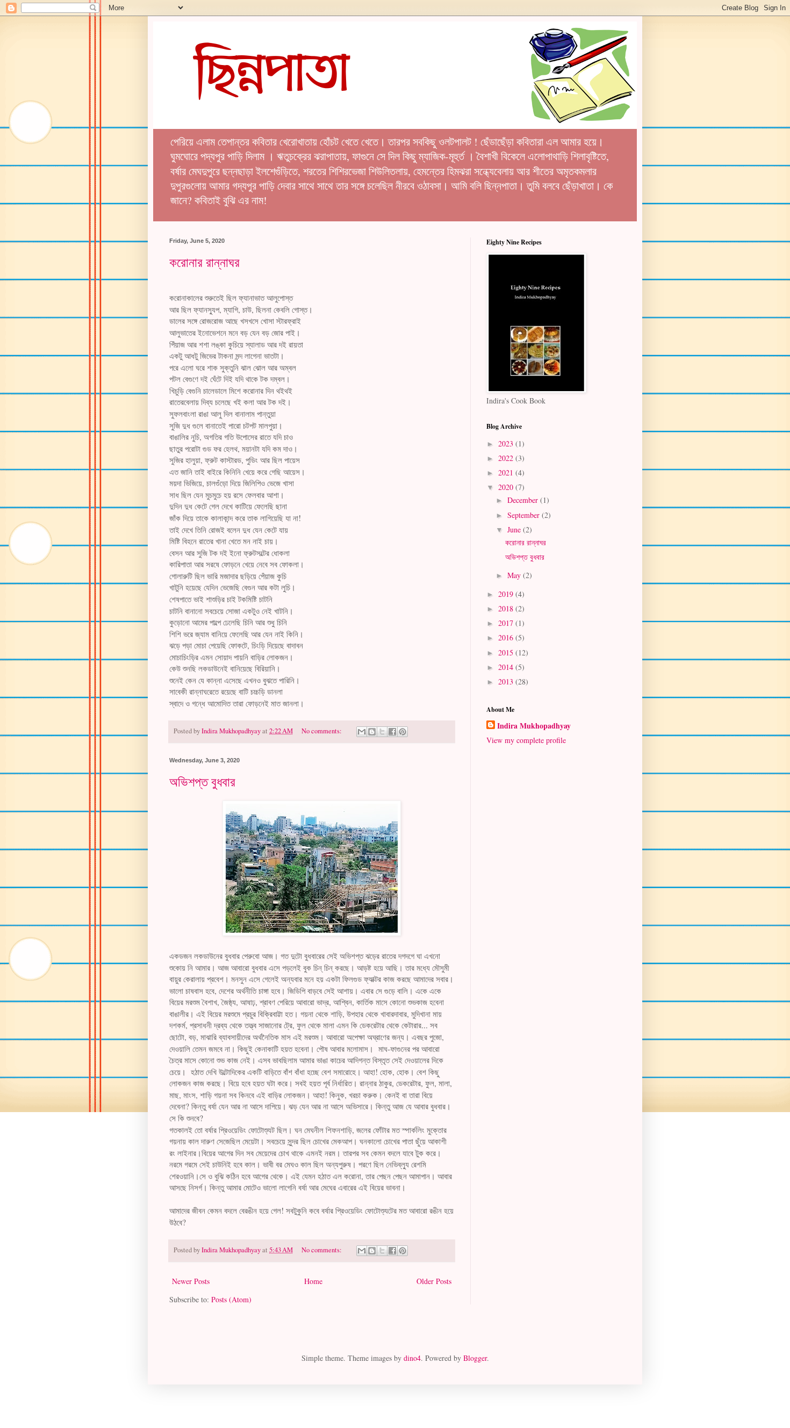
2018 (506, 608)
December (523, 500)
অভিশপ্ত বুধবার (202, 781)
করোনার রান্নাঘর (204, 262)
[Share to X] (382, 731)
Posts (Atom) (231, 1299)
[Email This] (361, 731)
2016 (506, 637)
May (515, 575)
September (524, 515)
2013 (506, 681)
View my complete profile (526, 740)
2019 (506, 594)
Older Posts (433, 1281)
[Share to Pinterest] (402, 731)
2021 (506, 472)
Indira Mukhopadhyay (534, 725)
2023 (506, 443)
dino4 (412, 1358)
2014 (506, 667)
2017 (506, 623)
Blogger (475, 1358)
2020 (506, 487)
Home (313, 1281)
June (515, 529)
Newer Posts (191, 1281)
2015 (506, 652)
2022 (506, 458)
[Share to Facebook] (392, 731)
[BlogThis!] (372, 731)
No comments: (322, 730)
